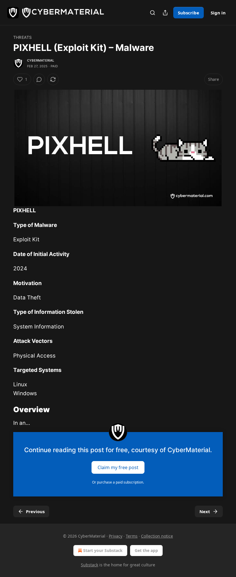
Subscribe (188, 13)
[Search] (152, 12)
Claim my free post (118, 467)
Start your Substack (103, 550)
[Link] (5, 409)
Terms (132, 536)
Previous (35, 511)
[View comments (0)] (39, 79)
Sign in (218, 13)
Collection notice (157, 536)
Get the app (146, 550)
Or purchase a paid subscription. (118, 482)
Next (204, 511)
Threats (22, 37)
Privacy (115, 536)
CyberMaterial (40, 60)
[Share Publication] (165, 12)
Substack (89, 565)
